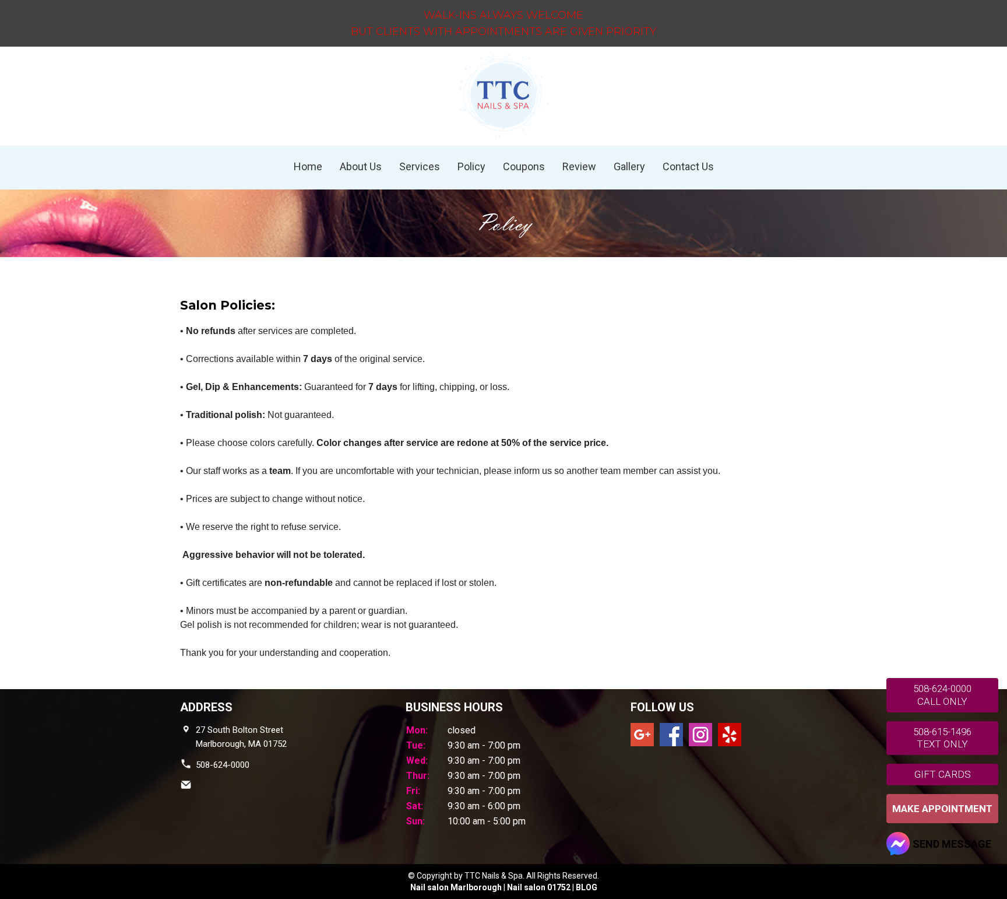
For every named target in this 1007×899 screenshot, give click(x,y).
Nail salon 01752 (539, 887)
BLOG (586, 887)
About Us (361, 166)
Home (308, 166)
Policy (471, 166)
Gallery (629, 166)
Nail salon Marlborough (456, 887)
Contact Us (688, 166)
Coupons (524, 166)
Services (419, 166)
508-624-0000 (222, 765)
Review (579, 166)
